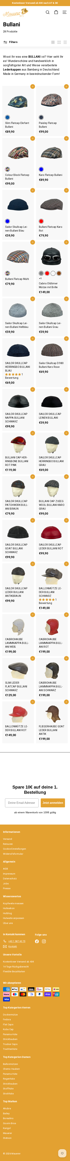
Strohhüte (8, 1093)
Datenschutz (10, 878)
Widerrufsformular (13, 853)
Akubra (7, 1108)
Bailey (6, 1113)
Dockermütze (10, 1014)
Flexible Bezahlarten (14, 971)
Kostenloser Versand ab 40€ (18, 961)
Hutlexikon (9, 908)
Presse (6, 888)
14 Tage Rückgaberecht (16, 966)
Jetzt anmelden (53, 802)
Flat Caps (8, 1024)
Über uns (8, 923)
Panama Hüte (10, 1034)
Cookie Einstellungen (14, 848)
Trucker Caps (10, 1044)
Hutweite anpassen (13, 918)
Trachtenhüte (10, 1049)
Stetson (7, 1138)
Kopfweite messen (13, 903)
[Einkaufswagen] (56, 12)
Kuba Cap (8, 1029)
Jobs (6, 883)
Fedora (7, 1019)
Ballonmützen (10, 1064)
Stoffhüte (8, 1088)
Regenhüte (9, 1078)
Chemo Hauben (11, 1069)
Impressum (9, 873)
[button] (13, 374)
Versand (7, 839)
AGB (5, 868)
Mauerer (7, 1133)
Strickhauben (10, 1039)
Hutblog (7, 913)
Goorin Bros (9, 1123)
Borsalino (8, 1118)
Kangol (7, 1128)
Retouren (8, 844)
